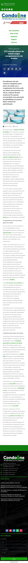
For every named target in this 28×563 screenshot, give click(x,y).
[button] (4, 69)
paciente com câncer (15, 415)
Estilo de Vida (14, 33)
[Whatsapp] (9, 9)
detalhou (12, 279)
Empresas (14, 42)
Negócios (14, 39)
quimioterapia (7, 232)
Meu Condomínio (14, 30)
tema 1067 (13, 383)
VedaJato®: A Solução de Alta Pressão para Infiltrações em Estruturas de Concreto (12, 499)
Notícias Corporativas (14, 49)
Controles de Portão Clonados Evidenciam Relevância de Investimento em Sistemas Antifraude (14, 486)
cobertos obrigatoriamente (11, 157)
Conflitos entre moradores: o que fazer (10, 483)
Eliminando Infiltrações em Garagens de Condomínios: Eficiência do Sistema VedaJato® (13, 495)
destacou (5, 217)
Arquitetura (14, 36)
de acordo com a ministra (14, 283)
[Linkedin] (7, 9)
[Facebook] (2, 9)
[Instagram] (12, 9)
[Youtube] (5, 9)
